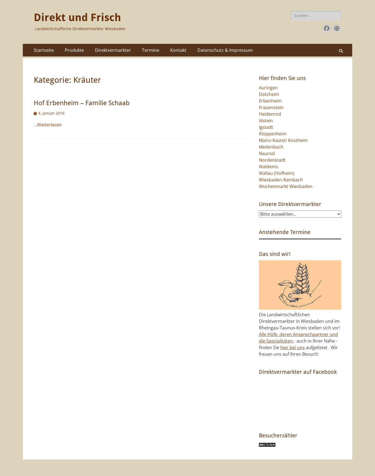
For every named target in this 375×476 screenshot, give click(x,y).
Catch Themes (258, 467)
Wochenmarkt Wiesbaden (285, 186)
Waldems (268, 167)
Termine (150, 50)
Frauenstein (271, 107)
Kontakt (178, 50)
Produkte (74, 50)
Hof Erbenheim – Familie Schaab (82, 103)
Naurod (267, 153)
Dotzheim (269, 94)
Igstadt (266, 127)
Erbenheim (270, 101)
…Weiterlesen (48, 125)
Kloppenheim (273, 134)
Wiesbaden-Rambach (281, 180)
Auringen (268, 88)
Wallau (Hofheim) (277, 173)
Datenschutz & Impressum (225, 50)
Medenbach (271, 147)
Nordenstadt (272, 160)
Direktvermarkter (113, 50)
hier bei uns (292, 347)
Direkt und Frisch (77, 18)
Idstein (266, 121)
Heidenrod (270, 114)
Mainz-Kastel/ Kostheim (283, 140)
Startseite (44, 50)
